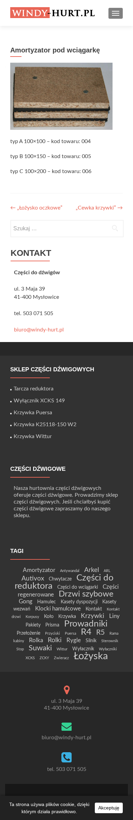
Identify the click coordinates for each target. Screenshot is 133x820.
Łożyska (91, 656)
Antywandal (69, 571)
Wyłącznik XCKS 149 (39, 400)
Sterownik (109, 641)
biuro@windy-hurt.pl (39, 329)
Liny (114, 616)
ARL (107, 571)
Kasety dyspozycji (79, 601)
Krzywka (67, 616)
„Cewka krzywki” (99, 208)
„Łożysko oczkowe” (36, 208)
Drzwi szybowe (86, 594)
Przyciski (52, 633)
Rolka (36, 640)
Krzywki (92, 616)
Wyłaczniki (108, 649)
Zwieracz (61, 658)
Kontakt (94, 609)
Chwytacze (60, 579)
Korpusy (32, 617)
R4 (86, 632)
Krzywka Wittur (33, 436)
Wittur (62, 649)
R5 (100, 632)
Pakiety (33, 625)
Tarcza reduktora (34, 388)
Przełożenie (28, 633)
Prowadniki (85, 623)
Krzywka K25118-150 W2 (45, 424)
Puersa (70, 633)
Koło (49, 616)
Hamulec (46, 601)
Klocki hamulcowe (58, 609)
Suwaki (40, 648)
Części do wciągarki (77, 587)
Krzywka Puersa (33, 412)
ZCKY (44, 658)
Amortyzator (39, 570)
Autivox (32, 578)
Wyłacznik (83, 648)
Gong (25, 601)
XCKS (30, 658)
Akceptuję (108, 807)
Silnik (91, 640)
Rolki (55, 640)
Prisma (52, 625)
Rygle (73, 640)
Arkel (91, 570)
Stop (20, 649)
